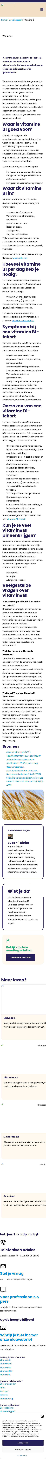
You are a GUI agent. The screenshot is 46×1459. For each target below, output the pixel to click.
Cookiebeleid (22, 1455)
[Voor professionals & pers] (3, 1290)
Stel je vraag (12, 1273)
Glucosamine (11, 1136)
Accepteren (23, 1443)
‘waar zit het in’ (20, 258)
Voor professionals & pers (19, 1299)
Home (4, 20)
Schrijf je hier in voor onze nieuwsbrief (19, 1337)
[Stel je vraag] (3, 1266)
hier (5, 1279)
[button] (42, 1416)
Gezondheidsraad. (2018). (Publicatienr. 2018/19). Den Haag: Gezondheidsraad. (23, 759)
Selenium (9, 1196)
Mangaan (9, 1017)
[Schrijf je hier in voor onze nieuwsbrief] (3, 1328)
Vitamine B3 (11, 1077)
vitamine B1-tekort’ (16, 519)
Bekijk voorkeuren (23, 1449)
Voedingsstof (15, 20)
